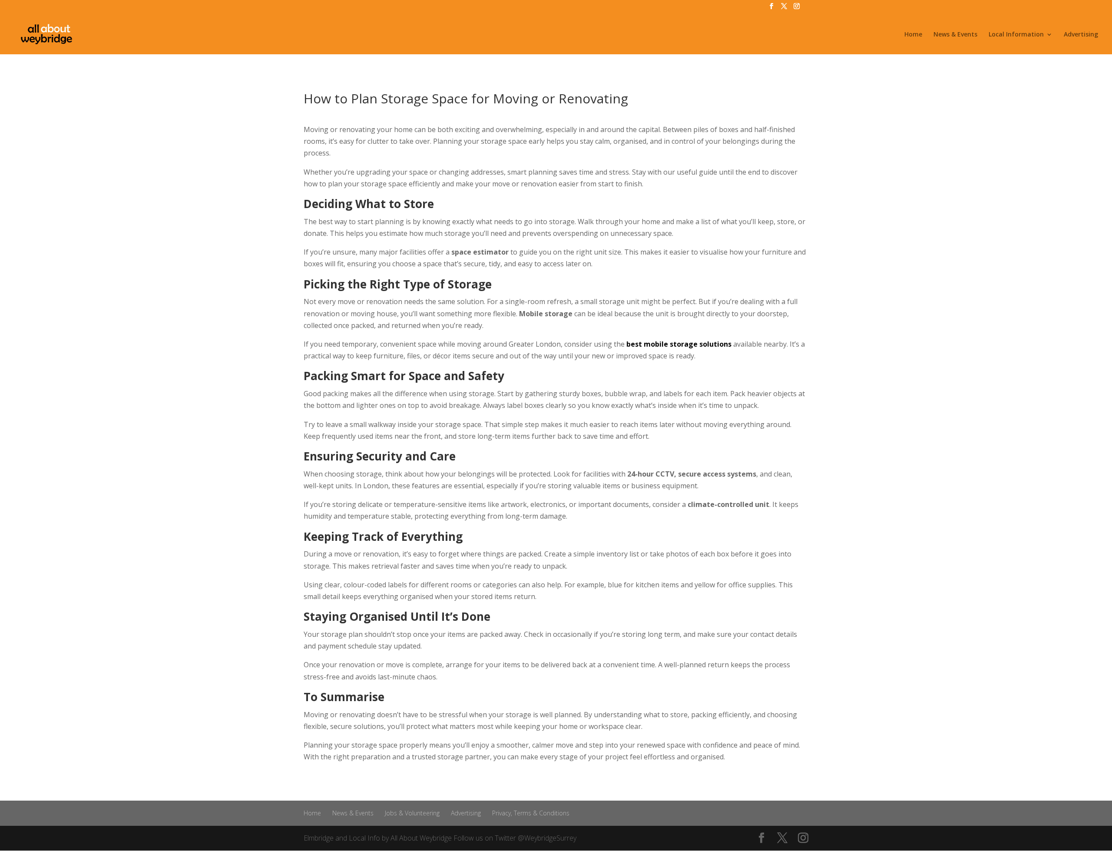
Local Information (1016, 34)
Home (913, 34)
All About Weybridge (421, 838)
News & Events (955, 34)
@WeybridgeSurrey (547, 838)
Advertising (1081, 34)
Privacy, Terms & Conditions (530, 813)
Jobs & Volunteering (412, 813)
